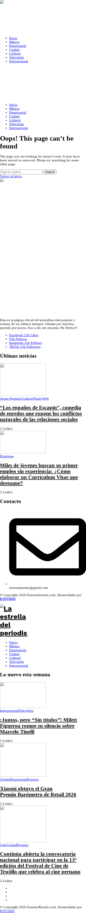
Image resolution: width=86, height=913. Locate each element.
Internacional (18, 665)
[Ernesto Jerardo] (43, 16)
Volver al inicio (11, 176)
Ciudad (14, 654)
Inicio (13, 642)
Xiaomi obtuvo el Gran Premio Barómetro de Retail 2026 (38, 791)
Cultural (15, 658)
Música (14, 646)
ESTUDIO (7, 911)
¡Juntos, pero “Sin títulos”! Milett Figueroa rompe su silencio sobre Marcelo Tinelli (38, 726)
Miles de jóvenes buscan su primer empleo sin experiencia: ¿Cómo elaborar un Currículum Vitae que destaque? (39, 474)
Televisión (16, 662)
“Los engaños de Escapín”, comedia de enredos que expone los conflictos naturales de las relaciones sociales (41, 413)
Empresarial (17, 650)
